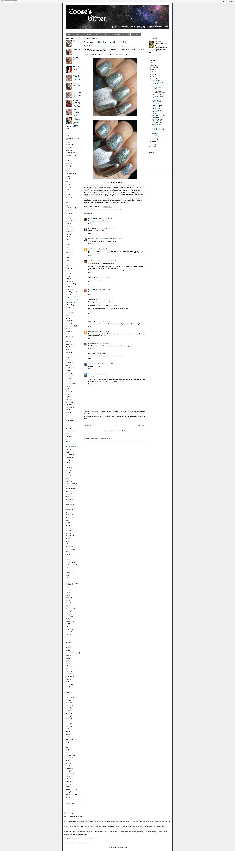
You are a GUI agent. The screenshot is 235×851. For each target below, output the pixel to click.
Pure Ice (68, 637)
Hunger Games (70, 420)
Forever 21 (68, 362)
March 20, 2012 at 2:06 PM (103, 277)
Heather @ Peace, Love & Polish (97, 238)
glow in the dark (92, 209)
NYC (67, 580)
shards (67, 679)
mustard (68, 538)
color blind (68, 249)
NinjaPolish (129, 199)
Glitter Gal (68, 381)
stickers (68, 718)
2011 (152, 144)
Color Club (68, 252)
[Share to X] (108, 207)
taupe (67, 734)
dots (67, 307)
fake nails (68, 336)
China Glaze (69, 229)
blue (67, 194)
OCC (67, 587)
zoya (67, 797)
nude (67, 578)
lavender (68, 467)
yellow (67, 792)
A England (68, 147)
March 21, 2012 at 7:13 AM (101, 343)
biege (67, 184)
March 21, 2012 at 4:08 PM (101, 374)
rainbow (68, 642)
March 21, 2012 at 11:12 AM (105, 364)
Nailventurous (69, 549)
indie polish (106, 209)
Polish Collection (87, 34)
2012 (152, 65)
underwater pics (70, 755)
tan (66, 729)
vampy (67, 763)
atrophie (68, 166)
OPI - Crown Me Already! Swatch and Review (158, 116)
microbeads (69, 517)
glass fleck (68, 376)
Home (68, 34)
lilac (67, 478)
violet (67, 765)
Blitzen (67, 189)
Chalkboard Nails (70, 221)
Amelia (90, 249)
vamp (67, 760)
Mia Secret (68, 515)
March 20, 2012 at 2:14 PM (103, 289)
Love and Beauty (70, 488)
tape (67, 731)
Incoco (67, 428)
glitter (67, 378)
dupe (67, 315)
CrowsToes (69, 278)
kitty (67, 452)
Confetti (68, 257)
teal (122, 209)
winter (67, 786)
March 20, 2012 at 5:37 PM (103, 299)
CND (67, 247)
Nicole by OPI (69, 570)
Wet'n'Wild (68, 781)
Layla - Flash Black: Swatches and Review (158, 92)
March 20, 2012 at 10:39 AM (106, 228)
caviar (67, 218)
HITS (67, 410)
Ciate (67, 236)
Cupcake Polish (70, 284)
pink (67, 624)
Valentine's (68, 757)
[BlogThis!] (106, 207)
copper (67, 263)
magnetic (68, 496)
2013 (152, 63)
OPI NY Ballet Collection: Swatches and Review (77, 94)
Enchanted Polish (70, 326)
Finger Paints (69, 347)
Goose (159, 41)
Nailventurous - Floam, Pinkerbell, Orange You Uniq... (158, 96)
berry (67, 181)
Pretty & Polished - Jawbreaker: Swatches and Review (77, 112)
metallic (68, 512)
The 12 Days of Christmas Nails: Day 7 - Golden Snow (76, 77)
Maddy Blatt (91, 289)
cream (67, 273)
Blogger (125, 847)
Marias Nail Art (92, 218)
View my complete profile (155, 54)
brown (67, 205)
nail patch (68, 546)
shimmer (68, 684)
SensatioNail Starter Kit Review (76, 68)
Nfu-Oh (67, 567)
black (67, 187)
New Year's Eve (70, 562)
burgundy (68, 210)
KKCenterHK (69, 454)
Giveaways (126, 34)
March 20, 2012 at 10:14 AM (104, 218)
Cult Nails (68, 281)
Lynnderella (69, 491)
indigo (67, 433)
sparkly (67, 708)
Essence (68, 331)
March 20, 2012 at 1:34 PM (100, 249)
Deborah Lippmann (71, 292)
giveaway (68, 373)
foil (66, 360)
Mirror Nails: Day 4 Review (77, 84)
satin (67, 668)
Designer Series (70, 297)
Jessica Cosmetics (71, 446)
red (66, 650)
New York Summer (71, 565)
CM (66, 244)
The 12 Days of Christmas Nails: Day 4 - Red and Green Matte (76, 103)
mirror (67, 525)
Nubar (67, 575)
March (154, 78)
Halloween (68, 404)
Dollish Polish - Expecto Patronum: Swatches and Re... (158, 87)
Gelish (67, 370)
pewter (67, 618)
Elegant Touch (69, 320)
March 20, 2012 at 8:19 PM (103, 321)
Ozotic (67, 603)
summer (68, 723)
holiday (67, 412)
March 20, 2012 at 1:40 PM (108, 260)
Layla (67, 473)
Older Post (141, 425)
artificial (68, 163)
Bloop (67, 192)
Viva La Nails (69, 768)
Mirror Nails (76, 40)
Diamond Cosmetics (71, 299)
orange (67, 597)
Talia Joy (68, 726)
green (67, 394)
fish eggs (68, 352)
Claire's (67, 239)
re (66, 645)
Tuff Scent (68, 747)
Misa (67, 528)
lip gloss (68, 481)
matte (67, 507)
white (67, 784)
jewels (67, 449)
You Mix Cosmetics (71, 794)
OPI (67, 595)
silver (119, 209)
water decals (69, 773)
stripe (67, 721)
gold (67, 389)
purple (67, 639)
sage (67, 663)
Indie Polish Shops (115, 34)
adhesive (68, 150)
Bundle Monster (70, 208)
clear (67, 242)
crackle (67, 271)
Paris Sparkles (69, 608)
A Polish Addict (92, 364)
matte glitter (69, 509)
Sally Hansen (69, 666)
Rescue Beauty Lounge (72, 653)
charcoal (68, 226)
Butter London (69, 213)
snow (67, 695)
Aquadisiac (69, 160)
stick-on (68, 716)
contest (68, 260)
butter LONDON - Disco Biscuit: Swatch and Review (158, 130)
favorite (68, 341)
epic (67, 328)
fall (66, 339)
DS (66, 310)
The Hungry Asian (70, 739)
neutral (67, 559)
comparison (69, 255)
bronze (67, 202)
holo (101, 209)
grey (98, 209)
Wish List (97, 34)
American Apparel (70, 155)
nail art (67, 541)
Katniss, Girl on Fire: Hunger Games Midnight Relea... (157, 102)
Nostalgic (68, 572)
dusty (67, 318)
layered (67, 470)
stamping (68, 713)
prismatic (68, 632)
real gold (68, 647)
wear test (68, 776)
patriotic (68, 611)
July (153, 69)
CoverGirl (68, 268)
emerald (68, 323)
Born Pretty (69, 197)
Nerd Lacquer (113, 209)
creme (67, 276)
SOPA (67, 700)
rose (67, 658)
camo (67, 215)
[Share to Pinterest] (111, 207)
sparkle (67, 702)
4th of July (68, 145)
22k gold (68, 142)
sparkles (68, 705)
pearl (67, 613)
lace (67, 462)
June (153, 72)
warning (68, 771)
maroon (68, 501)
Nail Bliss (68, 544)
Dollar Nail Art (69, 302)
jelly (67, 441)
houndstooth (69, 417)
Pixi (67, 626)
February (154, 139)
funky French (69, 368)
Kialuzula (91, 331)
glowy (67, 386)
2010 (152, 146)
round (67, 660)
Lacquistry (68, 465)
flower (67, 357)
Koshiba (90, 374)
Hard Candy (69, 407)
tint (66, 742)
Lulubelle (91, 343)
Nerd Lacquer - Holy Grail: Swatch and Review (157, 112)
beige (67, 179)
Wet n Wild (68, 778)
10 (66, 135)
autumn (68, 168)
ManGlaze (68, 499)
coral (67, 265)
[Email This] (104, 207)
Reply (89, 223)
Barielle (68, 176)
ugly (67, 750)
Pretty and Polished (71, 629)
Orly (67, 600)
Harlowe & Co (139, 199)
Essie (67, 333)
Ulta (67, 752)
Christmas (68, 231)
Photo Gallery (135, 34)
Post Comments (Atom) (118, 430)
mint (67, 522)
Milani (67, 520)
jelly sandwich (69, 444)
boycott (68, 200)
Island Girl (68, 438)
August (154, 67)
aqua (67, 158)
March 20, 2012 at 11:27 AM (114, 238)
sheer (67, 681)
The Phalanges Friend (94, 260)
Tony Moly (68, 744)
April (153, 76)
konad (67, 460)
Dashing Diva (69, 289)
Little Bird (68, 486)
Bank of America (70, 173)
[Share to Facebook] (109, 207)
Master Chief (69, 504)
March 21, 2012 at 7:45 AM (99, 353)
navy (67, 551)
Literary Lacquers (70, 483)
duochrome (69, 313)
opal (67, 592)
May (153, 74)
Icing (67, 425)
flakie (67, 355)
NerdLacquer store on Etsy (115, 199)
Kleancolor (68, 457)
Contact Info (77, 34)
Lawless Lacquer (93, 228)
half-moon (68, 402)
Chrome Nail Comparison (76, 50)
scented (68, 671)
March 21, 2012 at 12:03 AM (101, 331)
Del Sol (67, 294)
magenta (68, 494)
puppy (67, 634)
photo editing (69, 621)
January (154, 141)
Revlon (67, 655)
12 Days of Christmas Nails (73, 138)
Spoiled (68, 710)
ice (66, 423)
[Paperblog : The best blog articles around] (70, 804)
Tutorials (105, 34)
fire (66, 349)
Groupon (68, 399)
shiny (67, 687)
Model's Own (69, 536)
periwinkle (68, 616)
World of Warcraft (70, 789)
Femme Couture (70, 344)
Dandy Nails (69, 286)
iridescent (68, 436)
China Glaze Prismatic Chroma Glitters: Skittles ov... (158, 107)
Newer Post (88, 425)
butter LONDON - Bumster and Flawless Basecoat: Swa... (158, 82)
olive (67, 589)
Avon (67, 171)
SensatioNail (69, 673)
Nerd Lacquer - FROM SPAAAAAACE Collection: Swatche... (158, 121)
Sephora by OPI (70, 676)
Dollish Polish (69, 305)
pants (67, 605)
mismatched (69, 530)
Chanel (67, 223)
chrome (68, 234)
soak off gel (69, 697)
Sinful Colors (69, 692)
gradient (68, 391)
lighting (67, 475)
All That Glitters (70, 152)
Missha (67, 533)
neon (67, 554)
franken (68, 365)
